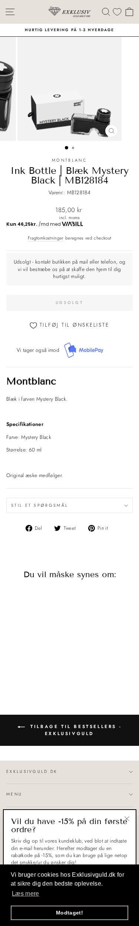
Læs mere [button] (25, 893)
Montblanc (69, 160)
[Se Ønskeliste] (117, 12)
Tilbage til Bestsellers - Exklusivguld (75, 730)
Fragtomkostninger (46, 238)
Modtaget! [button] (69, 913)
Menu (14, 794)
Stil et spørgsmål (39, 505)
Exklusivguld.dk (32, 771)
